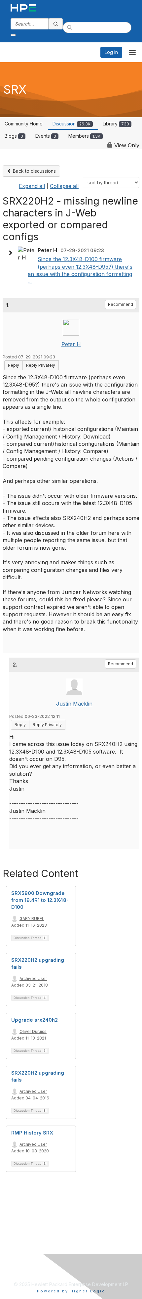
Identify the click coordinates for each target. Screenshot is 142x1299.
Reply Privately (40, 365)
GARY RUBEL (31, 918)
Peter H (71, 344)
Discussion (71, 123)
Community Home (24, 123)
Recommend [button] (120, 304)
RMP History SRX (32, 1133)
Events (45, 136)
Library (116, 123)
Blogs (14, 136)
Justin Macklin (74, 703)
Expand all (32, 186)
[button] (12, 252)
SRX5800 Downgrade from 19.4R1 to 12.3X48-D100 (40, 900)
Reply (13, 365)
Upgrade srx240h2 (34, 1020)
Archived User (33, 978)
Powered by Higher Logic (71, 1291)
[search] (56, 23)
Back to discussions (34, 171)
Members (84, 136)
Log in (111, 52)
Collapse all (64, 186)
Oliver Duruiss (33, 1031)
